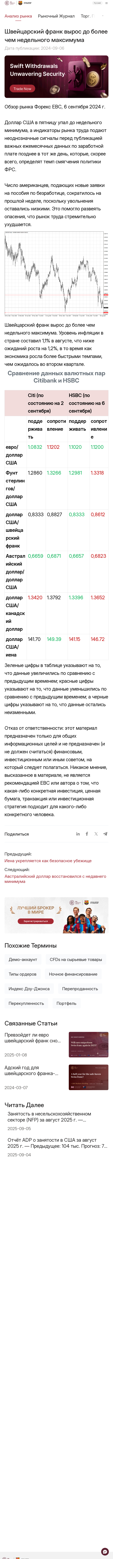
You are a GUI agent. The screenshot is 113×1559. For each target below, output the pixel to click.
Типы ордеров (22, 974)
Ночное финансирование (73, 974)
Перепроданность (80, 988)
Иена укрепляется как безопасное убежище (48, 860)
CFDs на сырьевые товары (76, 959)
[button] (105, 1552)
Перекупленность (26, 1003)
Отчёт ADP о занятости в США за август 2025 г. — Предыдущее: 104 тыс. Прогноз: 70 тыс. (57, 1143)
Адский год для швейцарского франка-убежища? (30, 1070)
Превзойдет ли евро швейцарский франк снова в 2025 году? (33, 1037)
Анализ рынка (18, 15)
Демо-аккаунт (23, 959)
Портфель (66, 1003)
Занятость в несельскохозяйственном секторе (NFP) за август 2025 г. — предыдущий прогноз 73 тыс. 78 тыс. (49, 1117)
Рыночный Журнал (56, 15)
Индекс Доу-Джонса (29, 988)
